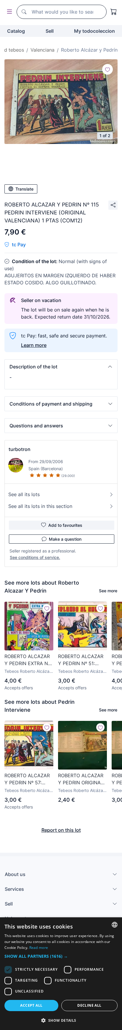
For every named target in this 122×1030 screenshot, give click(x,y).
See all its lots (24, 494)
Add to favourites (65, 525)
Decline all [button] (89, 1005)
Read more (38, 947)
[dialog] (61, 973)
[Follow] (107, 69)
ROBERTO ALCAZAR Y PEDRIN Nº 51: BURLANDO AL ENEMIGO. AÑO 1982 (81, 660)
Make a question (65, 539)
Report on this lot (61, 830)
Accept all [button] (31, 1005)
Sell (50, 31)
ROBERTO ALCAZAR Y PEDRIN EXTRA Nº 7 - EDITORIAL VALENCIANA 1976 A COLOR (28, 660)
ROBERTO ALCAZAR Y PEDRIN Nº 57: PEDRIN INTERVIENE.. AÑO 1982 (28, 779)
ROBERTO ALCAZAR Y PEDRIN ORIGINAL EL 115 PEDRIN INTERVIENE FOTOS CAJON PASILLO (80, 779)
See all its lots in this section (40, 506)
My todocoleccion (94, 31)
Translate (24, 188)
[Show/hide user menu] (8, 12)
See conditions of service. (35, 557)
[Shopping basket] (113, 12)
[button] (61, 366)
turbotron (19, 449)
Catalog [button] (16, 31)
